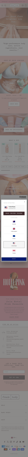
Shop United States (14, 213)
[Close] (25, 202)
